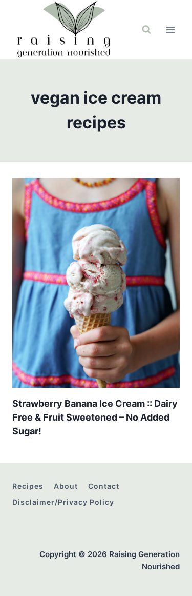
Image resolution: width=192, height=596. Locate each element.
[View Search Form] (146, 30)
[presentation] (96, 283)
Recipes (28, 486)
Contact (103, 486)
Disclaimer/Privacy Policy (63, 502)
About (66, 486)
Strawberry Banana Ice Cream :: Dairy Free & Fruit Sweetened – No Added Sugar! (95, 417)
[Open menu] (170, 29)
